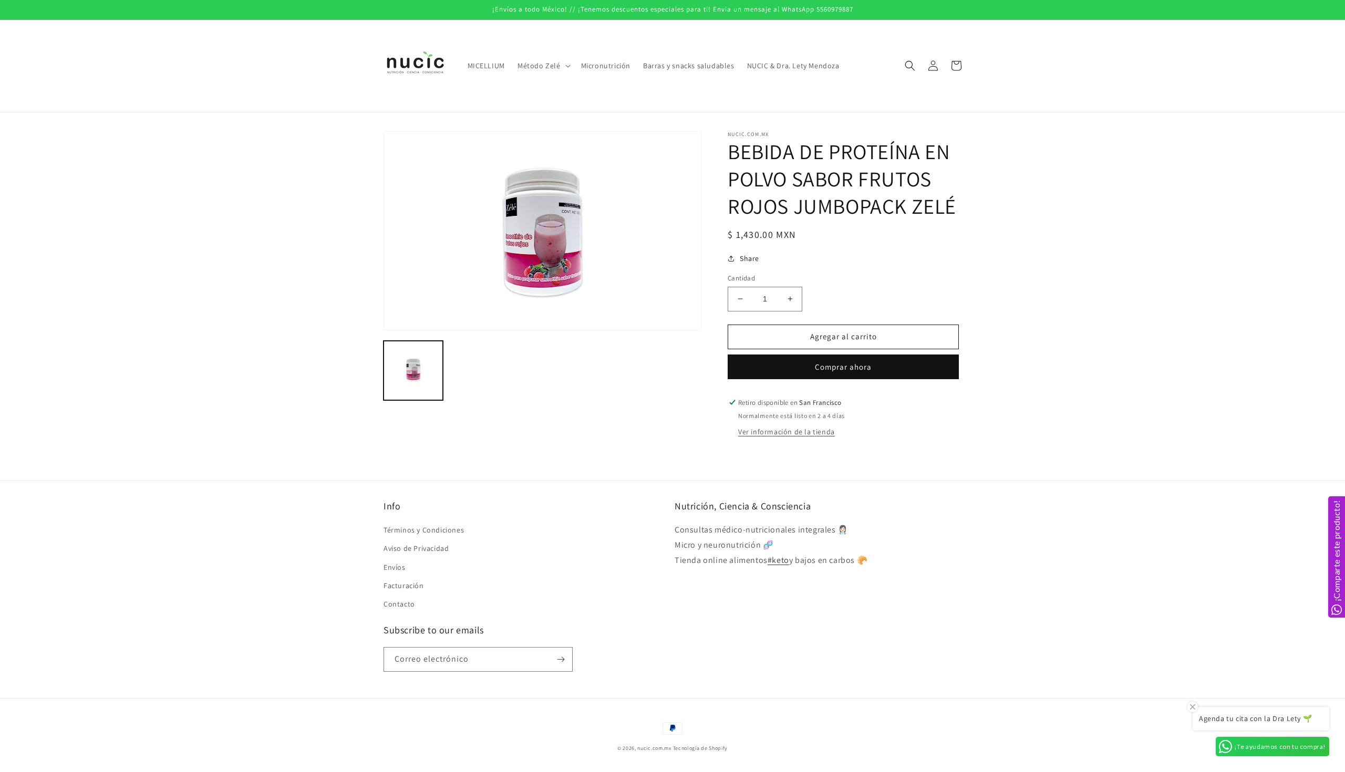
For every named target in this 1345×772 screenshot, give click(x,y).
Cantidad (741, 278)
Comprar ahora (843, 367)
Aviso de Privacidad (416, 548)
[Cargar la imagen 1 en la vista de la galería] (413, 370)
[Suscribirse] (560, 659)
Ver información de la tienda (786, 431)
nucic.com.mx (654, 748)
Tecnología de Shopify (700, 748)
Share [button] (749, 258)
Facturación (404, 585)
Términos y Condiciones (424, 530)
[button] (543, 66)
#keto (778, 560)
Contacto (399, 604)
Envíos (395, 567)
